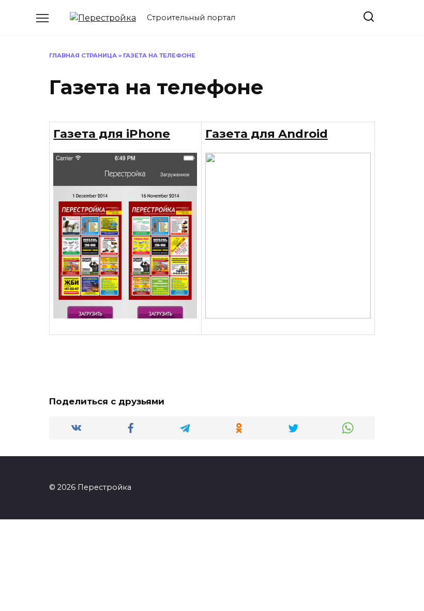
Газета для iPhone (111, 133)
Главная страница (83, 55)
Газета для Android (266, 133)
